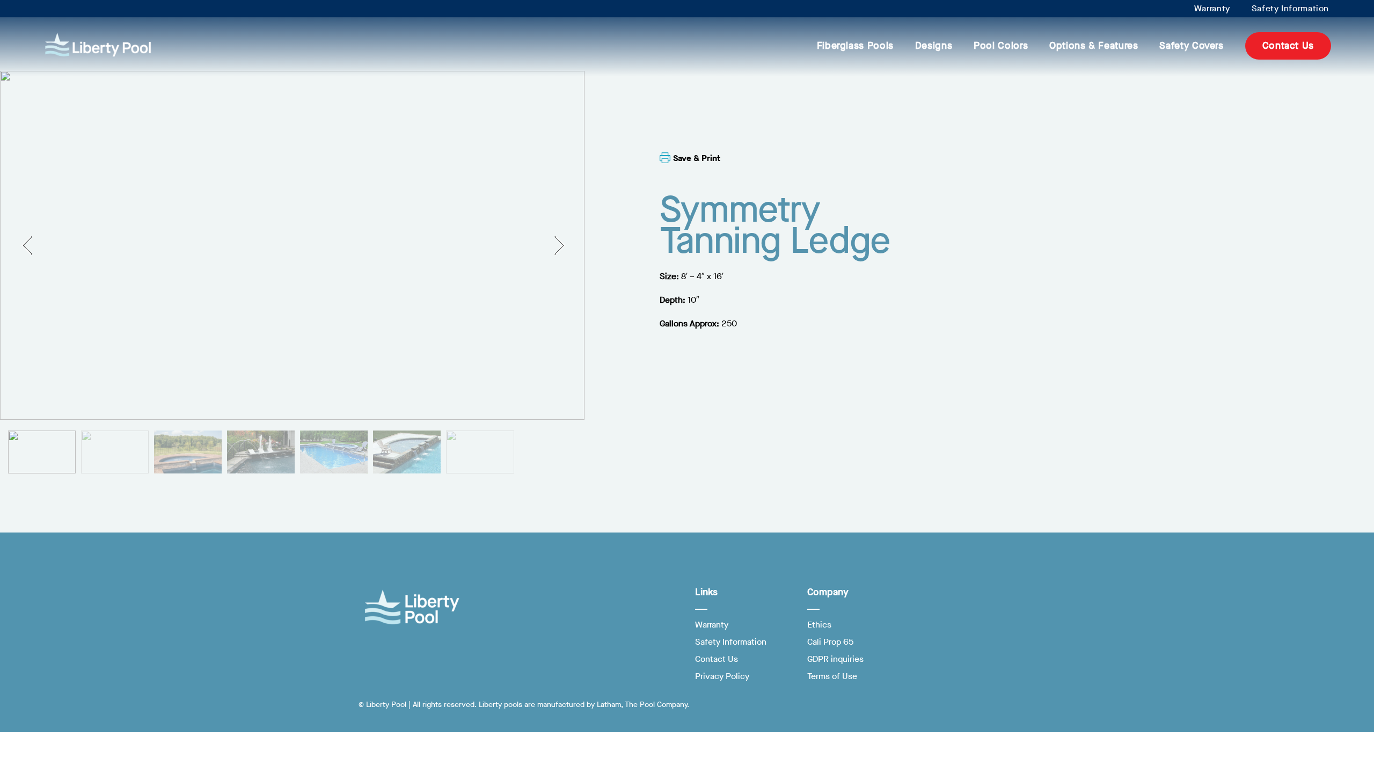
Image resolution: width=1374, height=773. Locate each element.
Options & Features (1093, 45)
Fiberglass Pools (855, 45)
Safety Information (1290, 8)
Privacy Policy (722, 676)
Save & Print (696, 158)
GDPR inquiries (835, 659)
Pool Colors (1001, 45)
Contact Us (1288, 45)
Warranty (1212, 8)
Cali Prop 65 (830, 641)
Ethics (819, 624)
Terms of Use (832, 676)
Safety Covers (1191, 45)
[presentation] (30, 245)
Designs (933, 45)
